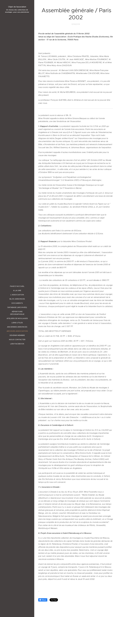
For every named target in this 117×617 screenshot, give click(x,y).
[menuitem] (17, 286)
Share (44, 600)
